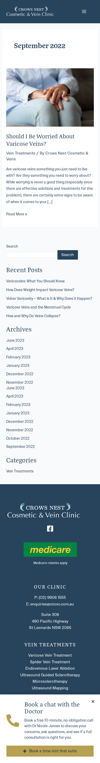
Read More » (16, 214)
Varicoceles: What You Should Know (35, 281)
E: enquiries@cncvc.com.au (50, 604)
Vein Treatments (20, 153)
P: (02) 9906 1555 (50, 597)
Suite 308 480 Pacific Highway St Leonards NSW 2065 (50, 621)
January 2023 (17, 365)
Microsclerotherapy (50, 681)
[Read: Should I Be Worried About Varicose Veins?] (50, 97)
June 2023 (15, 340)
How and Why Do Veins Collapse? (33, 316)
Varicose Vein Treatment (50, 655)
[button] (93, 701)
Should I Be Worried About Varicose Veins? (40, 139)
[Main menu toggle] (84, 11)
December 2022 (19, 374)
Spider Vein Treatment (50, 662)
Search (12, 246)
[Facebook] (50, 528)
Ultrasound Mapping (50, 688)
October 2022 (17, 438)
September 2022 (20, 446)
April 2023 (14, 348)
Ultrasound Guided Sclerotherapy (50, 675)
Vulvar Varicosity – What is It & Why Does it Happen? (49, 298)
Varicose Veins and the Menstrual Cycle (38, 307)
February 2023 (18, 357)
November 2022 (19, 382)
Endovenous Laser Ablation (50, 668)
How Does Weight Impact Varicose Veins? (40, 289)
